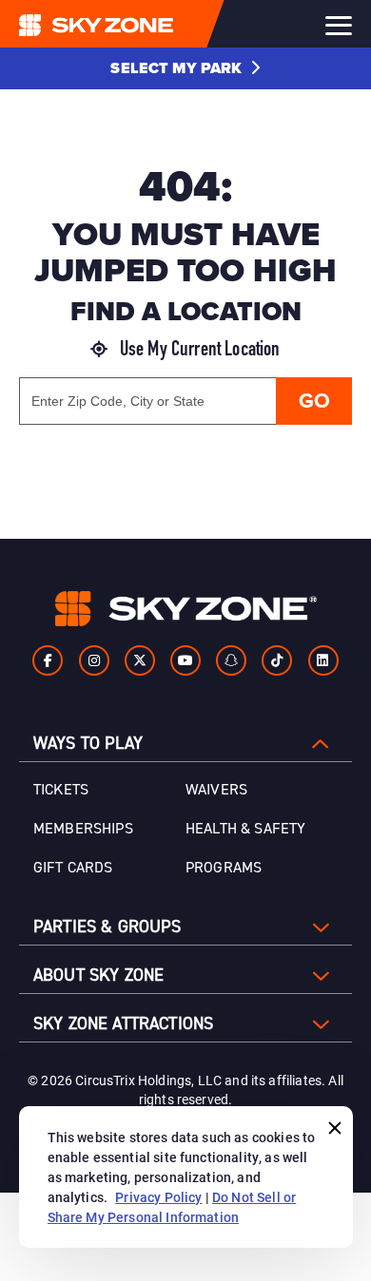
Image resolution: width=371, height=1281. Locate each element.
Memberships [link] (83, 828)
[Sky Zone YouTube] (185, 660)
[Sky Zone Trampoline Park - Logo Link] (134, 24)
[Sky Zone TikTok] (277, 660)
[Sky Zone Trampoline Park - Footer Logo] (186, 608)
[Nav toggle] (338, 25)
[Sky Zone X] (140, 660)
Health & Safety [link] (245, 828)
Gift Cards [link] (73, 867)
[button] (185, 68)
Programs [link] (224, 867)
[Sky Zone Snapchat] (231, 660)
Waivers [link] (216, 789)
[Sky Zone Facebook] (47, 660)
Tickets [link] (60, 789)
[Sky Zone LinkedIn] (323, 660)
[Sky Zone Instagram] (94, 660)
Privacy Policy (158, 1197)
